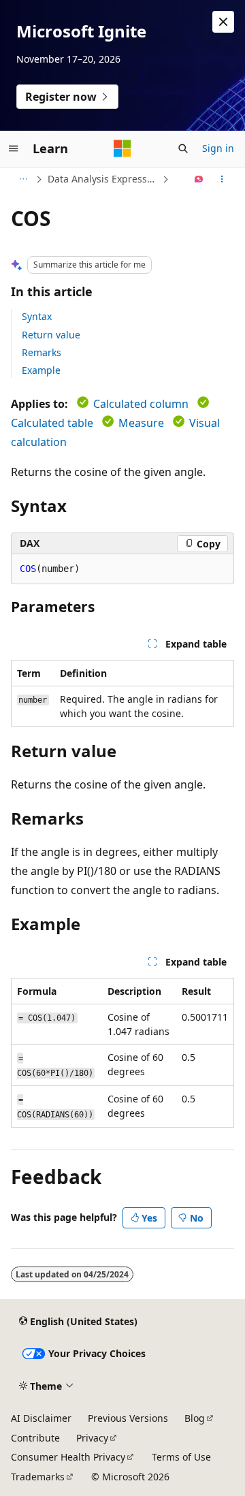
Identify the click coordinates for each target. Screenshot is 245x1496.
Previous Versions (128, 1418)
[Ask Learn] (199, 179)
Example (41, 370)
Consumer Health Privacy (68, 1456)
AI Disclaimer (41, 1418)
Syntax (37, 316)
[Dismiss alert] (223, 22)
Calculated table (52, 422)
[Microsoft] (122, 148)
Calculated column (141, 403)
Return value (51, 334)
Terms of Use (181, 1456)
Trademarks (38, 1476)
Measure (141, 422)
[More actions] (222, 179)
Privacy (92, 1437)
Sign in (218, 148)
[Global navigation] (13, 148)
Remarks (41, 352)
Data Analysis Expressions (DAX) (103, 178)
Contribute (35, 1437)
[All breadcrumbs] (23, 179)
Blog (194, 1418)
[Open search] (183, 148)
